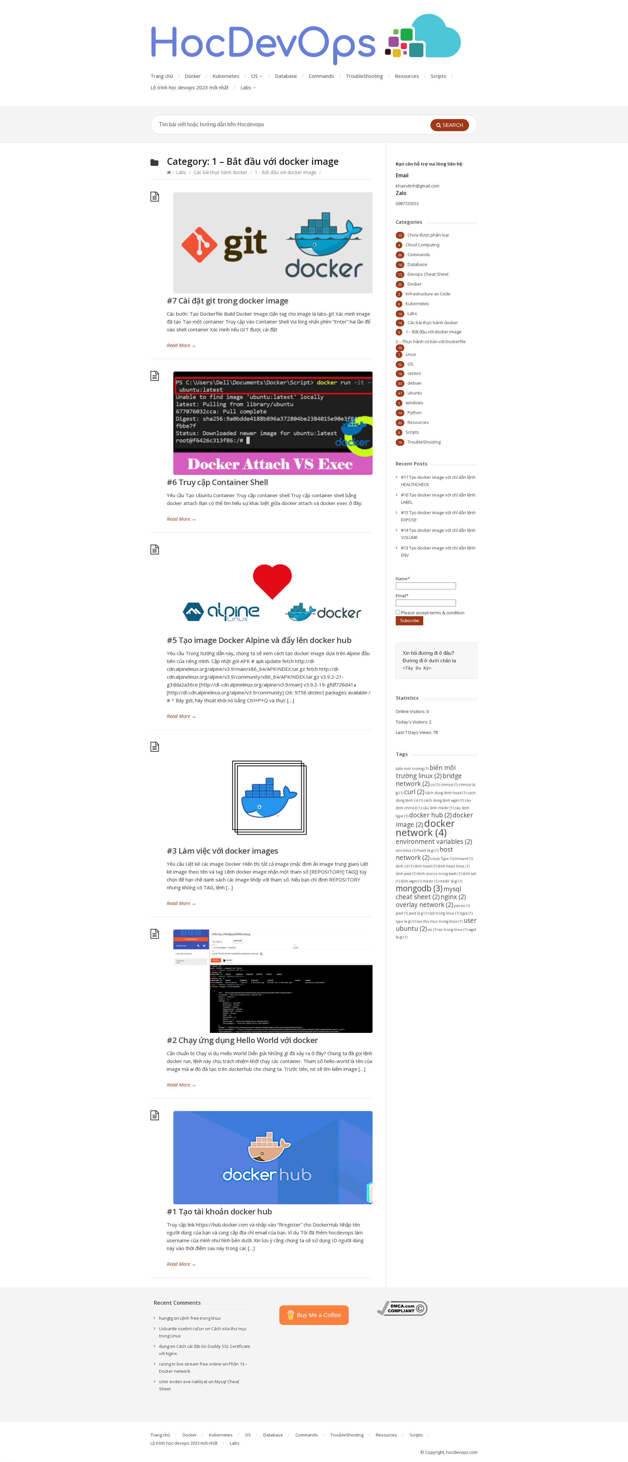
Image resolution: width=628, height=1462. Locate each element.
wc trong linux (452, 929)
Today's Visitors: (412, 722)
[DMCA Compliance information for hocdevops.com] (402, 1314)
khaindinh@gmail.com (417, 186)
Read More (181, 345)
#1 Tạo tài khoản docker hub (219, 1211)
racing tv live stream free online (190, 1364)
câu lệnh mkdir (438, 808)
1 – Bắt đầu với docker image (434, 332)
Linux (411, 354)
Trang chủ (161, 76)
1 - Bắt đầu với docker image (285, 172)
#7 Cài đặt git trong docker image (227, 300)
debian (415, 383)
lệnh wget (411, 881)
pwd (402, 913)
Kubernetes (226, 76)
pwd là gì (418, 913)
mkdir (430, 881)
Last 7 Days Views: (414, 732)
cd (435, 784)
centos (414, 373)
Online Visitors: (411, 711)
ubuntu (415, 393)
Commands (321, 76)
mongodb (419, 888)
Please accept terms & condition (432, 613)
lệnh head (425, 866)
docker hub (430, 815)
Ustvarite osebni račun (181, 1328)
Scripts (438, 76)
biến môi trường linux (426, 771)
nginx (453, 897)
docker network (425, 828)
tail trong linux (444, 913)
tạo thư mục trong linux (439, 921)
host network (424, 853)
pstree (462, 905)
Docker (193, 76)
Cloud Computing (422, 245)
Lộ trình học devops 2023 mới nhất (189, 87)
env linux (406, 850)
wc (432, 929)
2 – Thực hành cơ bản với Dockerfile (431, 341)
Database (286, 76)
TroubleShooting (364, 76)
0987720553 (407, 203)
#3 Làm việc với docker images (222, 850)
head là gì (428, 850)
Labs (245, 87)
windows (414, 403)
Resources (407, 76)
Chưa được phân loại (428, 235)
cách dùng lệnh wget (444, 800)
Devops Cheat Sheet (428, 274)
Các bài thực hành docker (220, 172)
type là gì (406, 921)
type (466, 913)
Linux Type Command (451, 858)
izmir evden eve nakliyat (183, 1381)
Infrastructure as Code (428, 294)
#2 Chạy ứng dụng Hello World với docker (242, 1040)
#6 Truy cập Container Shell (217, 482)
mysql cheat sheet (428, 893)
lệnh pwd (406, 873)
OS (254, 76)
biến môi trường (412, 768)
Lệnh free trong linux (200, 1318)
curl (414, 792)
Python (415, 412)
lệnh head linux (453, 866)
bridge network (429, 780)
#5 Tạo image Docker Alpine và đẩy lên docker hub (259, 640)
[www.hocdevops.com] (307, 40)
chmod (449, 784)
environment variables (434, 841)
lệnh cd (404, 866)
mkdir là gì (450, 881)
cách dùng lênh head (445, 793)
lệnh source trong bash (439, 873)
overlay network (424, 904)
